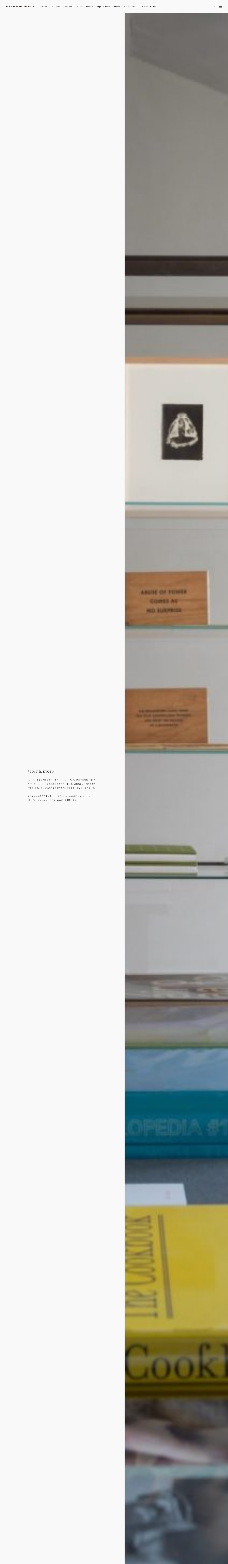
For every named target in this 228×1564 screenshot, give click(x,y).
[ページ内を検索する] (214, 6)
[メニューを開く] (220, 6)
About (43, 6)
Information (129, 6)
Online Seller (149, 6)
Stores (117, 6)
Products (68, 6)
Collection (55, 6)
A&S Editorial (103, 6)
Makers (89, 6)
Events (79, 6)
